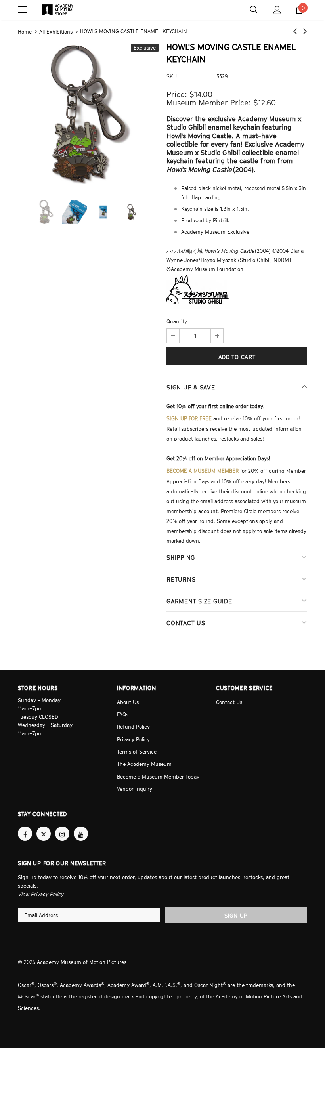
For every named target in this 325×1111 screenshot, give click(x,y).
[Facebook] (25, 819)
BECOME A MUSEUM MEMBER (202, 467)
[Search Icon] (254, 10)
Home (25, 31)
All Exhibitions (56, 31)
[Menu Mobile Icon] (22, 10)
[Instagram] (62, 819)
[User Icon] (277, 10)
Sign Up (236, 900)
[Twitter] (43, 819)
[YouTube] (81, 819)
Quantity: (177, 320)
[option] (88, 112)
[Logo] (57, 9)
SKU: (172, 75)
